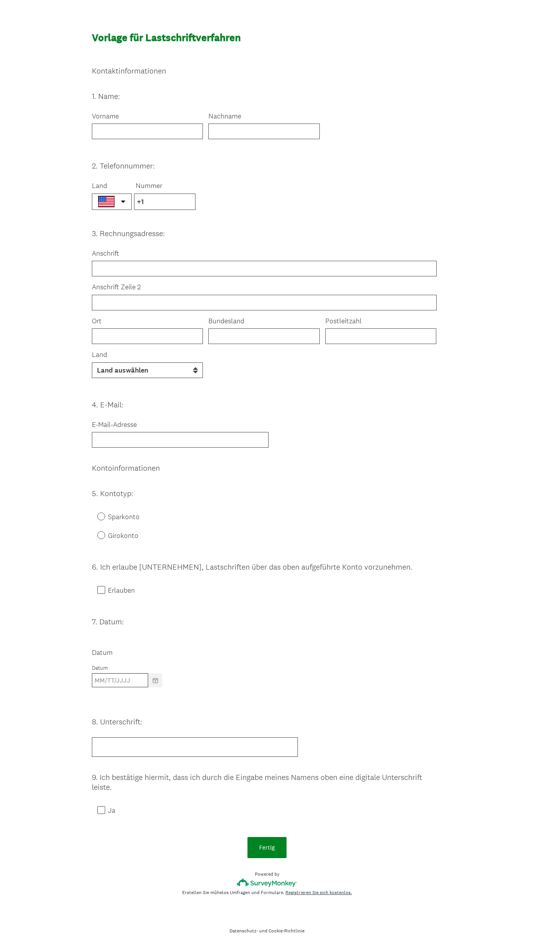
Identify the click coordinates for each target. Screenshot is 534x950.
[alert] (267, 694)
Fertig (267, 847)
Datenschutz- (243, 931)
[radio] (96, 516)
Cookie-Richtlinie (287, 931)
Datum (102, 652)
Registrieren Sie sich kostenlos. (318, 892)
